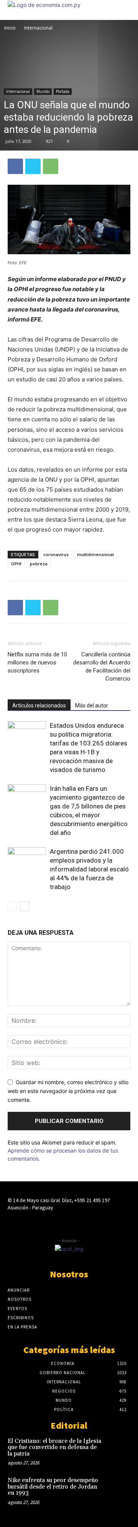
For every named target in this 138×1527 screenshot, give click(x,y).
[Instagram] (69, 1222)
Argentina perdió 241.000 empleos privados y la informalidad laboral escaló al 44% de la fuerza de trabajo (89, 869)
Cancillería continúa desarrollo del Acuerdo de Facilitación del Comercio (101, 666)
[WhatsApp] (50, 166)
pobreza (39, 563)
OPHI (16, 563)
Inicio (10, 28)
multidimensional (95, 554)
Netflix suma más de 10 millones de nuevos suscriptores (37, 662)
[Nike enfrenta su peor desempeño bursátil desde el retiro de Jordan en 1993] (118, 1488)
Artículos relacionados (39, 705)
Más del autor (91, 705)
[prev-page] (12, 906)
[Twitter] (33, 166)
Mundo (42, 91)
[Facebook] (15, 166)
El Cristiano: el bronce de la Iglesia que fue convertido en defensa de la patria (54, 1447)
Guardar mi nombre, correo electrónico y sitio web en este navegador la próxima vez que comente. (68, 1091)
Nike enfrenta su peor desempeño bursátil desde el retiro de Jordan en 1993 (53, 1487)
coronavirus (56, 554)
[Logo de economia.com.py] (44, 5)
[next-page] (25, 906)
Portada (62, 91)
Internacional (38, 28)
